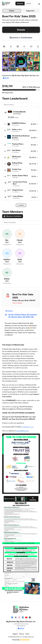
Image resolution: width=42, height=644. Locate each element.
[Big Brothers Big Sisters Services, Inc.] (6, 3)
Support (15, 634)
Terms (27, 634)
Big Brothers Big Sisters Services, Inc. (25, 75)
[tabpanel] (21, 306)
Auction (28, 3)
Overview (20, 3)
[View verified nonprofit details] (6, 78)
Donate (21, 29)
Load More (21, 205)
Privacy (21, 634)
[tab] (12, 11)
